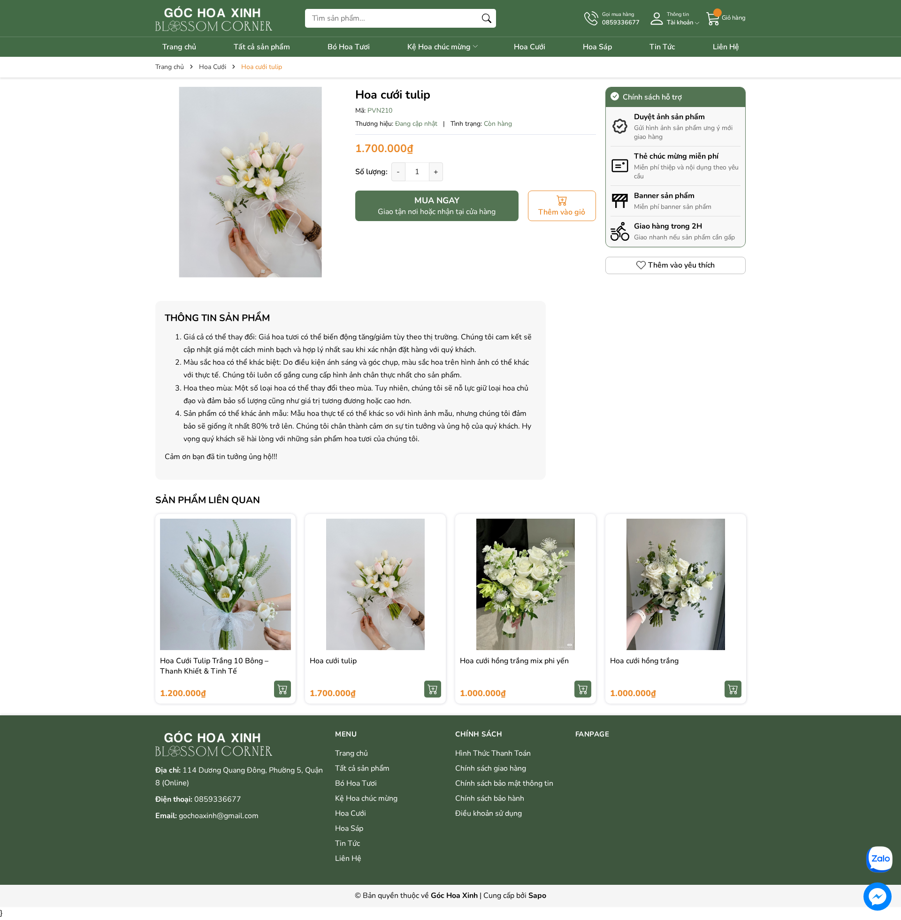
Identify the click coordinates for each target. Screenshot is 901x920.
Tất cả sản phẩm (262, 47)
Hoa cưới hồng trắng (644, 661)
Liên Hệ (726, 47)
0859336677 (217, 799)
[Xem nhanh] (282, 574)
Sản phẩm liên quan (207, 500)
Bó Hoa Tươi (349, 47)
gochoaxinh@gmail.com (219, 816)
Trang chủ (179, 47)
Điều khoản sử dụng (488, 813)
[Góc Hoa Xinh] (213, 18)
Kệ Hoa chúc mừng (440, 47)
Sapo (537, 895)
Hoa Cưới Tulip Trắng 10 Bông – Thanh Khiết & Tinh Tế (214, 666)
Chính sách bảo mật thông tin (504, 783)
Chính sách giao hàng (490, 768)
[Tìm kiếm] (486, 18)
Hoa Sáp (597, 47)
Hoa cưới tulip (333, 661)
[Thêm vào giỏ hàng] (282, 689)
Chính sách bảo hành (489, 798)
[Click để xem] (250, 182)
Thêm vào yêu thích (681, 265)
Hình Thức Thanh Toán (493, 753)
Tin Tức (662, 47)
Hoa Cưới (529, 47)
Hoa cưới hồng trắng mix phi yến (514, 661)
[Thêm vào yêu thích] (282, 594)
